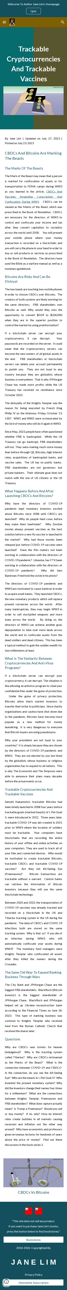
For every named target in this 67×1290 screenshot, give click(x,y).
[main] (33, 63)
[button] (4, 22)
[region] (33, 8)
